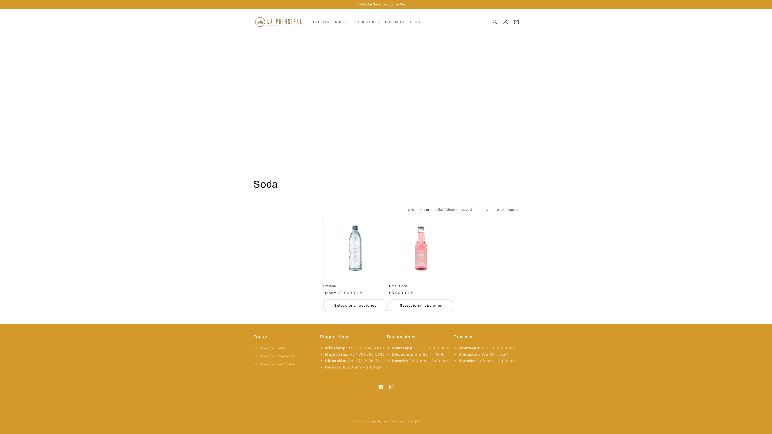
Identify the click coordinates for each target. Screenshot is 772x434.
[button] (366, 22)
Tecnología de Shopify (405, 421)
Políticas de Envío (269, 348)
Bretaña (329, 286)
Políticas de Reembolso (274, 364)
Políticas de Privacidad (273, 356)
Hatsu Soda (398, 286)
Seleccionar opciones (355, 305)
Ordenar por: (419, 210)
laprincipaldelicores (376, 421)
